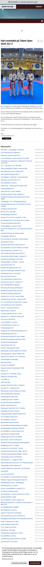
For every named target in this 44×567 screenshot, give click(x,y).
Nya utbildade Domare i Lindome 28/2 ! (12, 171)
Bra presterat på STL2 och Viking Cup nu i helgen (15, 220)
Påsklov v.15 (4, 371)
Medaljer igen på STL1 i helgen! (10, 445)
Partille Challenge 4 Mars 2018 (9, 524)
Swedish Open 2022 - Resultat (9, 399)
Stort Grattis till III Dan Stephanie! (10, 152)
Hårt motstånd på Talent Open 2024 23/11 (13, 253)
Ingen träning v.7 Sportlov (8, 310)
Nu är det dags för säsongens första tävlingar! (14, 239)
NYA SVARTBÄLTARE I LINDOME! (10, 394)
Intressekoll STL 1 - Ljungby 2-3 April (11, 460)
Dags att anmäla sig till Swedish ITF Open (13, 270)
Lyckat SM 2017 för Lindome (9, 541)
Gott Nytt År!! (4, 471)
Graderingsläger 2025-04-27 (9, 214)
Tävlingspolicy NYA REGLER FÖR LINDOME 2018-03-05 (17, 518)
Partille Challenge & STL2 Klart (9, 521)
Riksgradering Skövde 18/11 (9, 333)
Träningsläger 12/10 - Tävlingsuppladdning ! (14, 201)
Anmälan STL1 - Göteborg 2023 (10, 388)
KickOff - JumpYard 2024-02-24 (10, 308)
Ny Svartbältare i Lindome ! (8, 419)
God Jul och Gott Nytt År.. (8, 319)
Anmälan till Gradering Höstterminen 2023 (13, 339)
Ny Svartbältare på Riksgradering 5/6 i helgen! (14, 425)
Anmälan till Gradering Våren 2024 (11, 293)
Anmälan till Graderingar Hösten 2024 (12, 259)
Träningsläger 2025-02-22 (8, 236)
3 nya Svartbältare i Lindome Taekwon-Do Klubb (15, 158)
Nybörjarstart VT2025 (7, 242)
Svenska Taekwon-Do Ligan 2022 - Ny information (15, 468)
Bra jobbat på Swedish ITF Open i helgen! (13, 336)
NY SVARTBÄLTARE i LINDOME (10, 507)
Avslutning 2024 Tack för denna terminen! (13, 245)
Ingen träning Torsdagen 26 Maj (10, 434)
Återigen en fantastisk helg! (9, 376)
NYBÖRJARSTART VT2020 (8, 497)
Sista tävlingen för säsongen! (9, 359)
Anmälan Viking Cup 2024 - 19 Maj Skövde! (13, 299)
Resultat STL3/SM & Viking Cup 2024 (11, 290)
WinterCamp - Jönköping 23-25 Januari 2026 (14, 185)
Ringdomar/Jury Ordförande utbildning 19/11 (14, 331)
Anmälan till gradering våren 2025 (10, 223)
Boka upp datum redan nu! (8, 276)
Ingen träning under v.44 (8, 265)
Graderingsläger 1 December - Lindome (12, 262)
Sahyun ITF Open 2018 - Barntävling (11, 513)
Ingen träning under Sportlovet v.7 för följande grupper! (17, 462)
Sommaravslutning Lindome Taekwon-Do (13, 516)
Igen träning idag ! (6, 362)
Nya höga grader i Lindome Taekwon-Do (13, 353)
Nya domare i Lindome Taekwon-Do (11, 439)
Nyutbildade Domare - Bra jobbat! (10, 273)
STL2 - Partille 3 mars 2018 (8, 527)
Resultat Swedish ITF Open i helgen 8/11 (12, 194)
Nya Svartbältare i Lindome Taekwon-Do (12, 500)
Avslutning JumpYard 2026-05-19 (10, 155)
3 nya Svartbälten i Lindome (9, 322)
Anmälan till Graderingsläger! (9, 342)
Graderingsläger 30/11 (7, 188)
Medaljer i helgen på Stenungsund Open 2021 (14, 480)
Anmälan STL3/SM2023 (8, 365)
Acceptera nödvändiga (19, 563)
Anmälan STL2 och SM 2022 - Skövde (12, 448)
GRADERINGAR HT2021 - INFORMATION (12, 482)
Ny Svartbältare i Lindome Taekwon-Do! (12, 431)
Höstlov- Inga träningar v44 (9, 405)
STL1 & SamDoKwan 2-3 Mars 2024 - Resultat (14, 302)
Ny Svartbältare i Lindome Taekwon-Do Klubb (14, 477)
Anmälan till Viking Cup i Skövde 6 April (12, 233)
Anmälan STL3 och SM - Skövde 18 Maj (12, 296)
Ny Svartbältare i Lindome (8, 536)
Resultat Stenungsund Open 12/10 (11, 267)
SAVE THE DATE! (5, 382)
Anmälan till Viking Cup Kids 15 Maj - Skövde (14, 451)
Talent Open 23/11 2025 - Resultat (10, 191)
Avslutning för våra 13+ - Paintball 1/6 (12, 282)
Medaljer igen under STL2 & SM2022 (11, 437)
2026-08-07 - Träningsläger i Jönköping (12, 150)
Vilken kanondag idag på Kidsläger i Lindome (14, 454)
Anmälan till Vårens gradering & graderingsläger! (15, 442)
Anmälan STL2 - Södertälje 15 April (11, 374)
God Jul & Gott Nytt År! (7, 474)
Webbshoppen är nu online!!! (9, 485)
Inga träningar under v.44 (8, 345)
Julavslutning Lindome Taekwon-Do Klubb (13, 538)
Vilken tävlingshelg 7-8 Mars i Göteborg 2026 (14, 168)
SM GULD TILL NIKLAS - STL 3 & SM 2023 (13, 356)
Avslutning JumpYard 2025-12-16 (10, 180)
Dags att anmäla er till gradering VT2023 (12, 368)
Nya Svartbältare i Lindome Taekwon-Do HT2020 (15, 494)
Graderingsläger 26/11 (7, 328)
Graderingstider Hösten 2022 (9, 396)
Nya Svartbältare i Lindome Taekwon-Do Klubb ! (15, 247)
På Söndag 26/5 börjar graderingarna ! (12, 288)
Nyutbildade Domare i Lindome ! (10, 411)
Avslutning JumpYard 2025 (9, 209)
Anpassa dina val (7, 559)
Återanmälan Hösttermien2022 (10, 422)
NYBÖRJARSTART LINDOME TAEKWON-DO (13, 414)
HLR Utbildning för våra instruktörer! (11, 305)
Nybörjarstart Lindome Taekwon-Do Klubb (13, 391)
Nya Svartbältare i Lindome (9, 183)
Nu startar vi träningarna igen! (9, 491)
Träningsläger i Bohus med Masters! (11, 457)
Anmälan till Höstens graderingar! (10, 402)
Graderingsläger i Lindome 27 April (11, 226)
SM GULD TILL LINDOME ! (8, 211)
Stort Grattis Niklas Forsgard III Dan (11, 279)
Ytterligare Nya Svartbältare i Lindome (12, 533)
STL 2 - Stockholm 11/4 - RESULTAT (11, 165)
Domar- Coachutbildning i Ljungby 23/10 (13, 488)
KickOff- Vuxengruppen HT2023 (10, 348)
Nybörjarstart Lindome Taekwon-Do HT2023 (14, 351)
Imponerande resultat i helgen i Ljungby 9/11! (14, 256)
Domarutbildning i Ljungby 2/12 (10, 325)
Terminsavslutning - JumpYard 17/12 (11, 250)
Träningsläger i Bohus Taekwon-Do (11, 465)
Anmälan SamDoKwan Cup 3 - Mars (11, 313)
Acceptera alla (35, 563)
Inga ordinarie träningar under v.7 (10, 174)
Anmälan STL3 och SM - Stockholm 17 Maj (13, 217)
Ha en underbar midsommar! (9, 417)
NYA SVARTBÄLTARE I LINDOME (10, 285)
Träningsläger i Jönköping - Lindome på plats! (14, 177)
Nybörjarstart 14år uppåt (8, 530)
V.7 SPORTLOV (5, 379)
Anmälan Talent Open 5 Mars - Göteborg (12, 385)
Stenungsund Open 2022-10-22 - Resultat (13, 408)
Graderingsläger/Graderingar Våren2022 (12, 428)
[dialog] (22, 555)
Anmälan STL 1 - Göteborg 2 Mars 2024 (12, 316)
